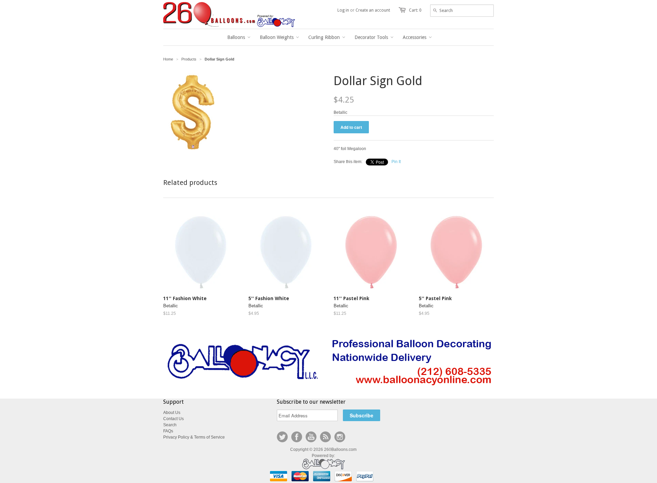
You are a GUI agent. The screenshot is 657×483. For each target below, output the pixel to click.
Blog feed (325, 436)
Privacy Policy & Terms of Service (194, 437)
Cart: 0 (415, 10)
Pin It (396, 161)
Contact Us (173, 418)
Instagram (339, 436)
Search (170, 424)
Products (188, 59)
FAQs (168, 431)
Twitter (282, 436)
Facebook (296, 436)
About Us (171, 412)
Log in (343, 10)
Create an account (373, 10)
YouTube (311, 436)
